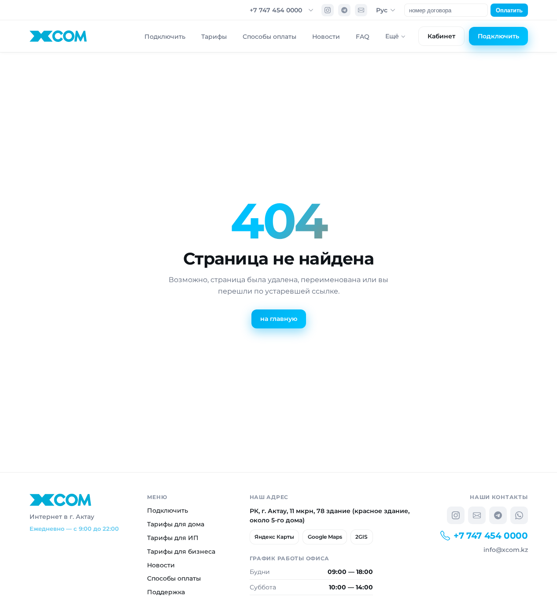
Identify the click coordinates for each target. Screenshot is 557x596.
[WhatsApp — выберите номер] (519, 515)
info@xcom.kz (505, 550)
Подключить (164, 37)
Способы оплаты (269, 37)
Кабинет (441, 36)
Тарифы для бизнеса (181, 551)
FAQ (362, 37)
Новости (326, 37)
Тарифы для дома (175, 524)
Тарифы (214, 37)
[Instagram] (327, 10)
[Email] (361, 10)
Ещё (392, 36)
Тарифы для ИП (173, 538)
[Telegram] (344, 10)
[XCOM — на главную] (58, 36)
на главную (278, 319)
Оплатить (509, 10)
